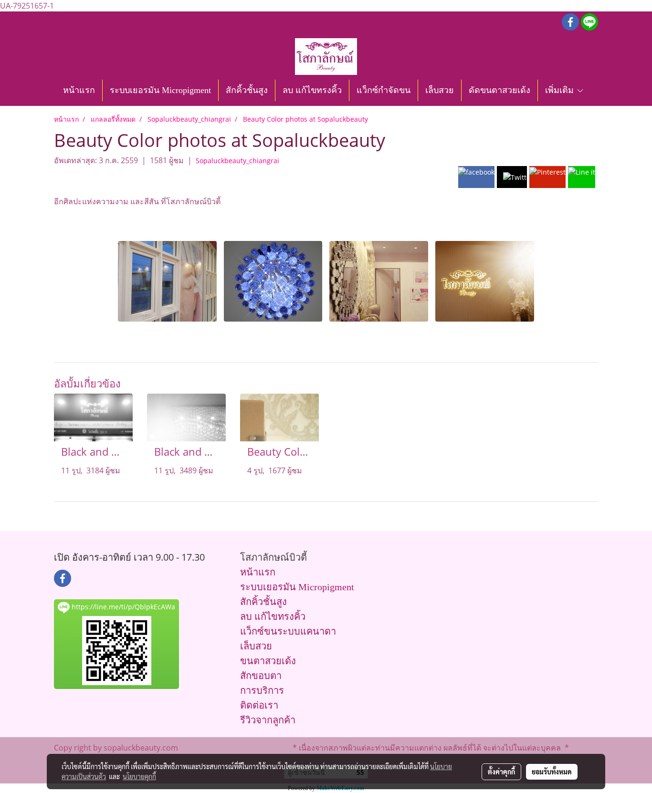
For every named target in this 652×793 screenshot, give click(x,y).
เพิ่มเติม (560, 90)
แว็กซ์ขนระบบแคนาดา (288, 631)
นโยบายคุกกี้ (139, 776)
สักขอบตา (261, 675)
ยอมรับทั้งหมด (552, 771)
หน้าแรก (79, 90)
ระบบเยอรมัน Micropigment (160, 90)
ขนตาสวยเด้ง (268, 661)
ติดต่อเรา (259, 705)
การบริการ (262, 690)
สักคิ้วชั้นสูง (247, 90)
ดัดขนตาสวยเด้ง (499, 90)
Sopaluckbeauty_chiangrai (237, 160)
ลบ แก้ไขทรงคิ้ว (312, 90)
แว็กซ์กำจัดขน (383, 90)
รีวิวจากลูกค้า (267, 720)
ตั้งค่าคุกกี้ (501, 771)
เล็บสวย (439, 90)
